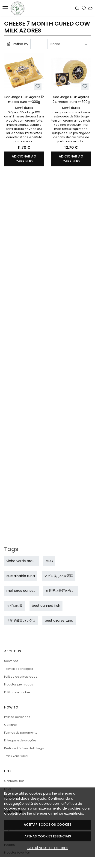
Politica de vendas (17, 717)
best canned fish (46, 605)
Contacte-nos (14, 781)
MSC (49, 561)
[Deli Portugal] (18, 8)
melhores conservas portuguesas (34, 590)
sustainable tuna (20, 576)
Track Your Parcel (16, 756)
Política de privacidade (20, 677)
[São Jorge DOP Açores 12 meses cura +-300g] (24, 72)
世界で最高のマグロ (21, 620)
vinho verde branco (22, 561)
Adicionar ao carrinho (24, 158)
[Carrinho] (90, 8)
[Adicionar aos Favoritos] (37, 86)
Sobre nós (11, 661)
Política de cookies (17, 692)
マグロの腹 (14, 605)
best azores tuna (59, 620)
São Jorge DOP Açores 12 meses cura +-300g (24, 99)
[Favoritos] (84, 8)
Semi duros (24, 107)
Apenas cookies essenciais (47, 836)
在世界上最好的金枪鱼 (62, 590)
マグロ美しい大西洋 (58, 576)
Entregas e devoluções (20, 740)
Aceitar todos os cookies (47, 824)
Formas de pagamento (20, 733)
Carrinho (10, 725)
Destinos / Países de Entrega (24, 748)
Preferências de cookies (47, 848)
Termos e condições (18, 669)
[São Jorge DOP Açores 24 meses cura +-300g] (71, 72)
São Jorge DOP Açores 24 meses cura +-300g (71, 99)
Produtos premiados (18, 684)
